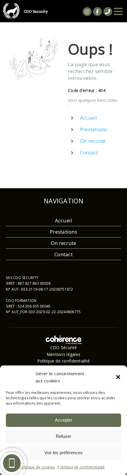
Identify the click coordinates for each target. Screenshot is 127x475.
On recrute (93, 140)
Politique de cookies (37, 467)
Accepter (63, 419)
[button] (118, 377)
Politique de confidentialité (81, 467)
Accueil (88, 117)
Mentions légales (63, 354)
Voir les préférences (63, 452)
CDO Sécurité (63, 347)
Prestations (93, 129)
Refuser (63, 436)
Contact (89, 152)
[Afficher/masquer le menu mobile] (119, 11)
